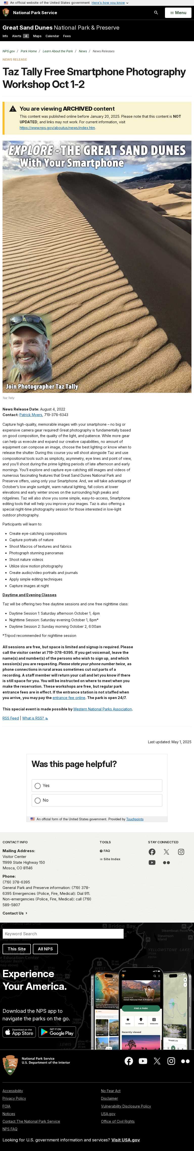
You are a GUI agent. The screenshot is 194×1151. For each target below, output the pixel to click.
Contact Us (14, 913)
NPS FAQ (10, 1129)
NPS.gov (9, 51)
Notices (9, 1114)
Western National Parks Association (102, 709)
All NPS (45, 948)
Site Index (111, 859)
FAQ (106, 851)
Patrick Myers (30, 415)
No (45, 800)
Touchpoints (134, 819)
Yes (46, 785)
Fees (67, 36)
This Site (17, 948)
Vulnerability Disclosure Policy (126, 1106)
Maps (37, 36)
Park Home (28, 51)
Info (5, 36)
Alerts (19, 36)
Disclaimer (109, 1098)
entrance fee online (69, 698)
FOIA (6, 1106)
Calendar (52, 36)
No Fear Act (110, 1091)
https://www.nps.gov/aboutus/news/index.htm (57, 128)
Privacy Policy (14, 1098)
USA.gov (108, 1114)
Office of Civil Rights (118, 1121)
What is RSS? (33, 718)
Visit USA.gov (125, 1139)
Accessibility (13, 1091)
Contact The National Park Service (31, 1121)
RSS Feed (11, 718)
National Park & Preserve (61, 27)
